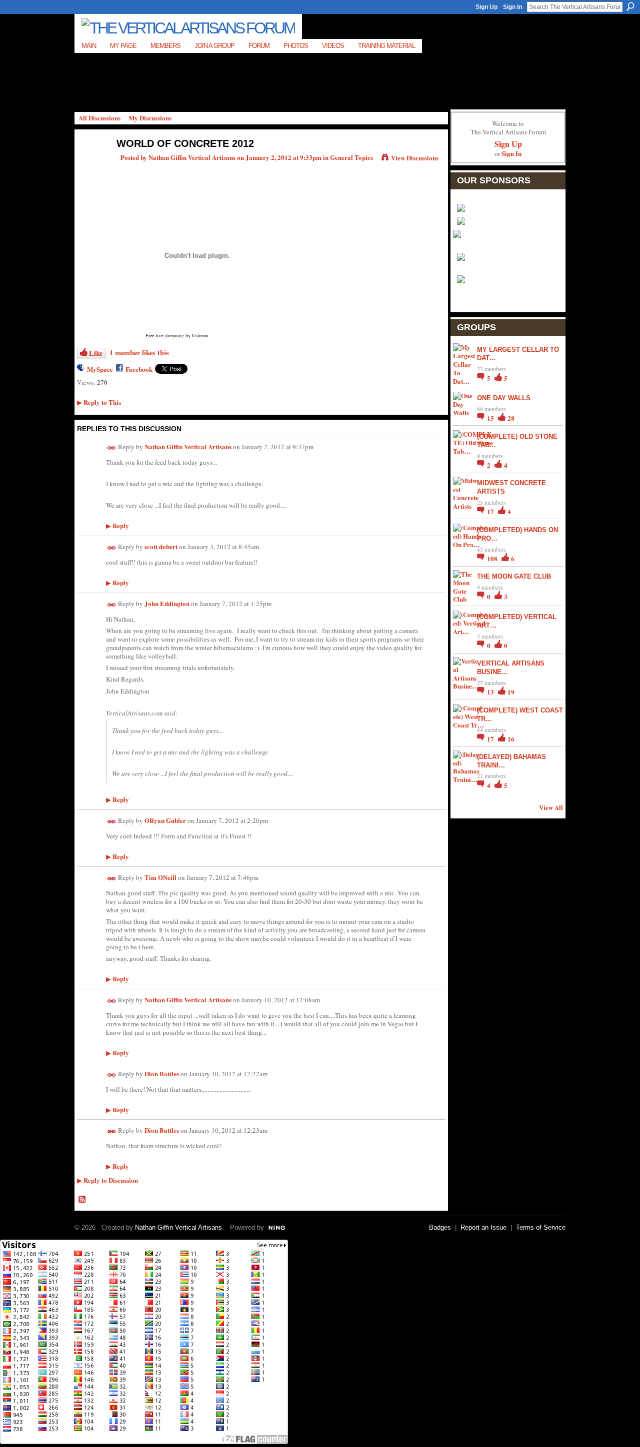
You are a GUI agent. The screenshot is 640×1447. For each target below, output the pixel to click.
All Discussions (99, 117)
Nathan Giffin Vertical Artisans (192, 157)
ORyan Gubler (165, 820)
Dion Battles (161, 1073)
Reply (117, 525)
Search (630, 6)
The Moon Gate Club (514, 576)
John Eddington (167, 603)
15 (491, 418)
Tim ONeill (160, 877)
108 (493, 558)
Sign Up (487, 6)
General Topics (351, 157)
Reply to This (99, 402)
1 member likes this (139, 352)
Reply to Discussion (107, 1180)
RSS (82, 1199)
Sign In (512, 6)
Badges (440, 1227)
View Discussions (414, 157)
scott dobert (161, 546)
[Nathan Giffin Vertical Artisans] (90, 164)
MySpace (100, 369)
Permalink (111, 448)
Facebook (139, 369)
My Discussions (150, 117)
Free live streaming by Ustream (177, 335)
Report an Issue (483, 1227)
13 (491, 692)
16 (511, 738)
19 (511, 692)
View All (551, 807)
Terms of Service (541, 1227)
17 (491, 511)
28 (511, 418)
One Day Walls (503, 398)
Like (95, 353)
